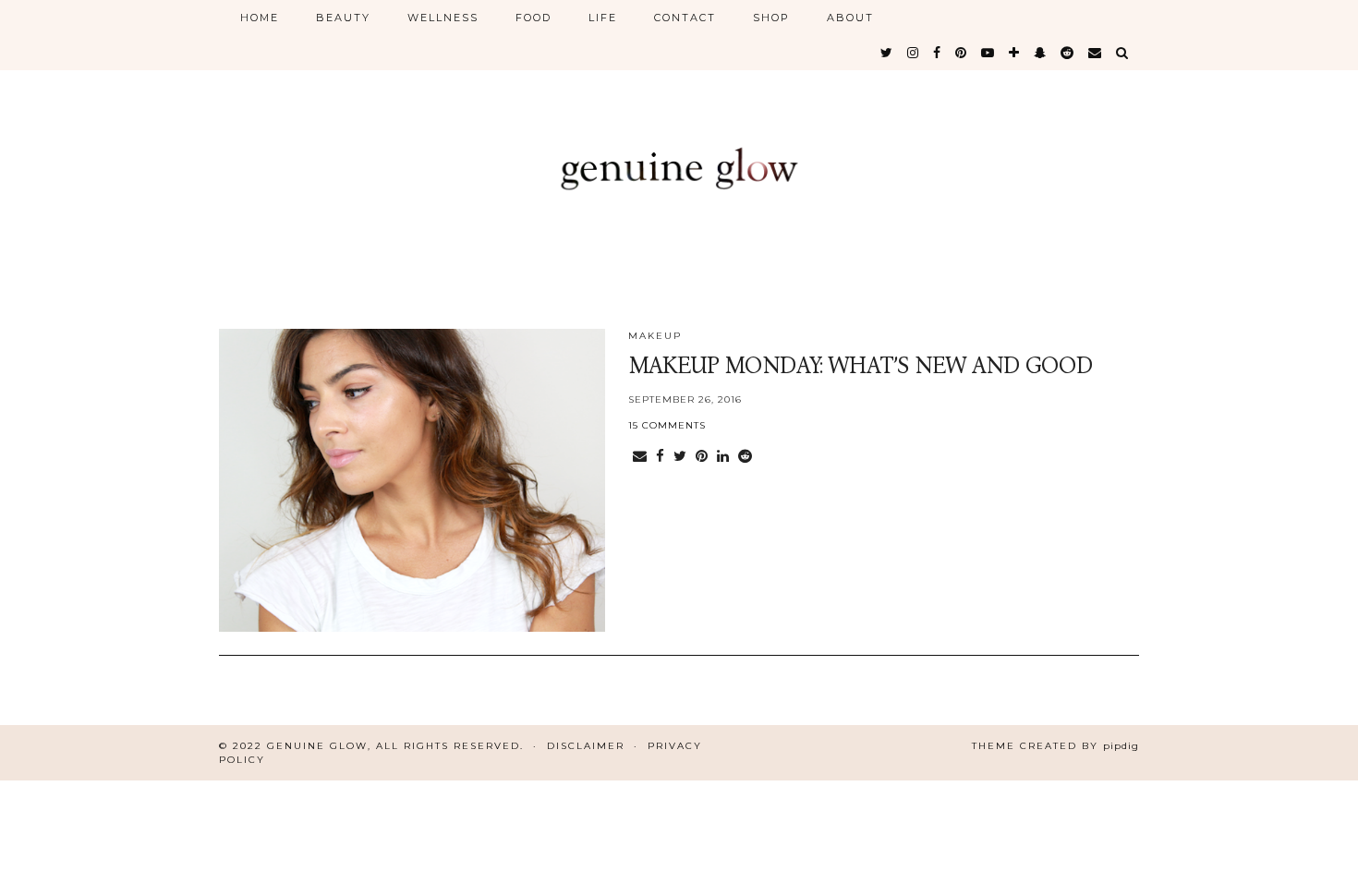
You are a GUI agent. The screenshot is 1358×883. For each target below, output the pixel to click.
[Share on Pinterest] (701, 456)
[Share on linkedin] (723, 456)
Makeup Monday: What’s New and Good (860, 366)
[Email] (1095, 52)
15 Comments (667, 425)
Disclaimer (585, 746)
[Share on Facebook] (660, 456)
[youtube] (988, 52)
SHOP (771, 17)
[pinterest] (961, 52)
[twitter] (887, 52)
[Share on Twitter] (680, 456)
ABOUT (850, 17)
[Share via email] (639, 456)
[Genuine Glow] (679, 150)
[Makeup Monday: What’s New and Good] (412, 481)
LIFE (602, 17)
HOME (259, 17)
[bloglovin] (1015, 52)
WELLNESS (443, 17)
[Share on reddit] (745, 456)
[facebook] (937, 52)
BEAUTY (343, 17)
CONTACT (685, 17)
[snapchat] (1041, 52)
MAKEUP (655, 336)
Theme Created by (1055, 746)
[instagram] (913, 52)
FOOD (533, 17)
